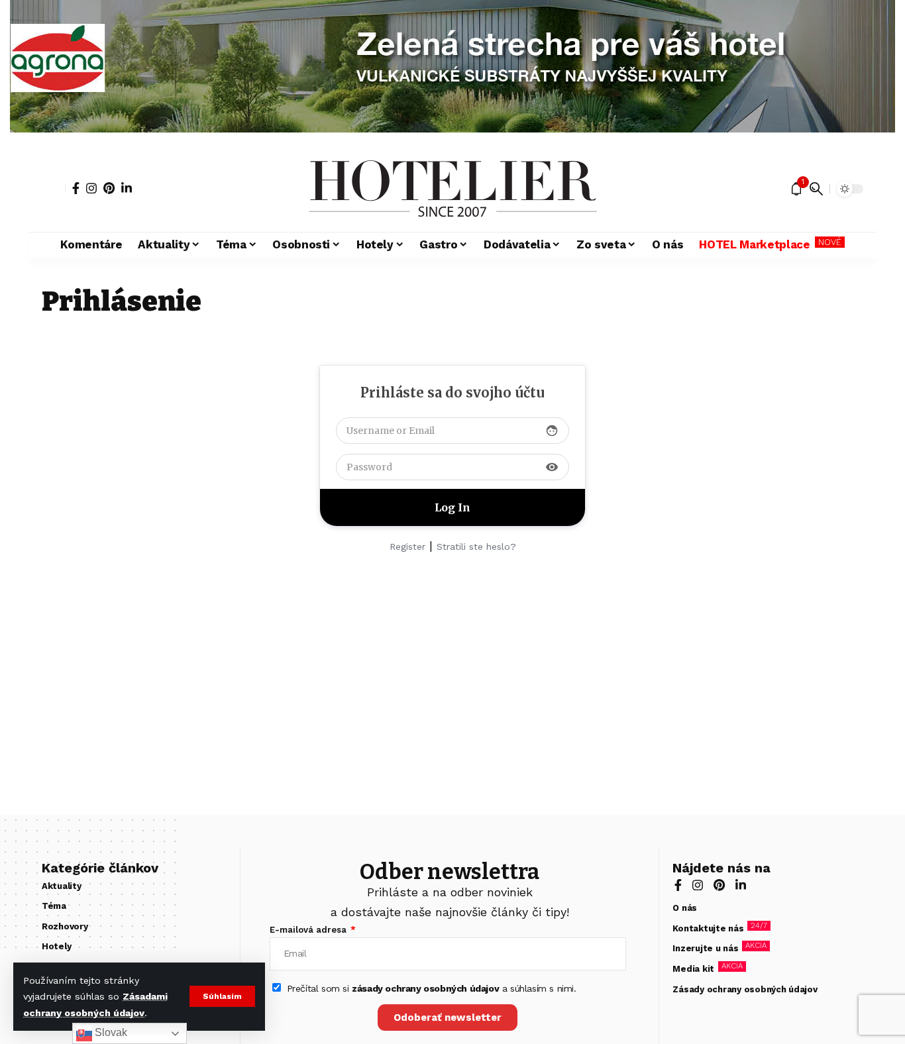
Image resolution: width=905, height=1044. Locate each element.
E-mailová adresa (309, 930)
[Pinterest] (109, 188)
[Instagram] (91, 188)
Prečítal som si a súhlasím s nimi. (431, 988)
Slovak (109, 1032)
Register (407, 546)
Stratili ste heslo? (476, 546)
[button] (222, 996)
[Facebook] (76, 188)
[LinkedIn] (126, 188)
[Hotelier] (452, 189)
